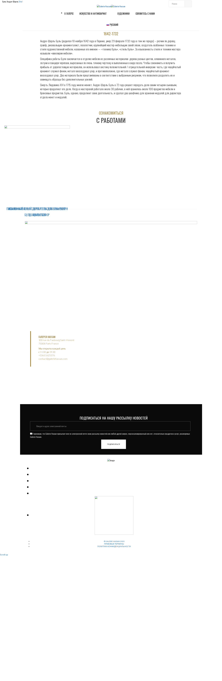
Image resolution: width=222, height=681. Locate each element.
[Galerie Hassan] (104, 6)
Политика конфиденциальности (114, 546)
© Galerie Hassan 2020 (114, 541)
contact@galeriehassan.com (53, 358)
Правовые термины (114, 544)
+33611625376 (47, 355)
